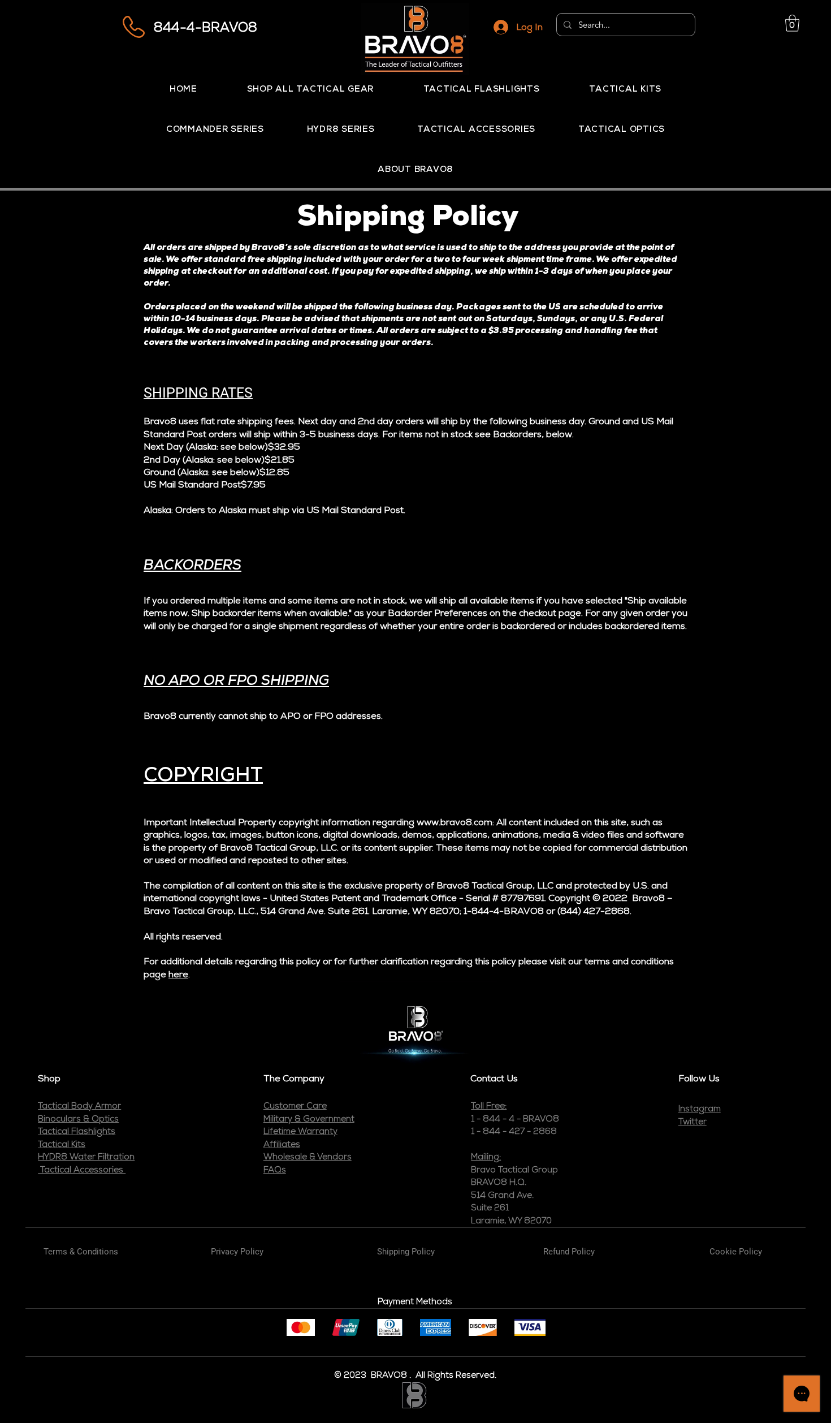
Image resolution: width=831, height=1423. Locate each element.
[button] (792, 23)
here (178, 974)
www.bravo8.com (454, 822)
